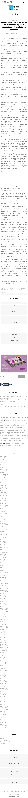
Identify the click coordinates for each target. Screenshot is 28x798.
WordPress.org (4, 743)
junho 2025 (3, 479)
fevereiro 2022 (4, 544)
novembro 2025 (4, 471)
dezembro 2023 (4, 508)
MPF (16, 290)
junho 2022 (3, 538)
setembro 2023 (4, 513)
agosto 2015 (3, 672)
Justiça (12, 290)
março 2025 (3, 484)
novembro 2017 (4, 627)
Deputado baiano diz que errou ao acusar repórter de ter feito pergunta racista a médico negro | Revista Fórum (14, 419)
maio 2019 (2, 598)
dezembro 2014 (4, 685)
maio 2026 (3, 461)
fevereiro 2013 (3, 721)
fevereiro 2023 (4, 524)
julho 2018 (2, 614)
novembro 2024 (4, 490)
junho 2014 (3, 694)
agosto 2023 (3, 515)
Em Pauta (14, 334)
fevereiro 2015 (3, 681)
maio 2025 (3, 480)
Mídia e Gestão (14, 316)
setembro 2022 (4, 533)
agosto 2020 (3, 574)
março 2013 (3, 719)
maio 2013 (2, 716)
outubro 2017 (3, 629)
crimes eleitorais (19, 288)
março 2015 (3, 680)
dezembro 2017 (4, 626)
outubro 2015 (3, 668)
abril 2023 (2, 521)
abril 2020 (2, 580)
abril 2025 (2, 482)
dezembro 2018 (4, 606)
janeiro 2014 (3, 703)
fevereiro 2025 (4, 485)
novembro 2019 (4, 588)
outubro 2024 (3, 492)
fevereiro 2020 (4, 583)
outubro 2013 (3, 708)
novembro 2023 (4, 510)
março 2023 (3, 523)
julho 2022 (3, 536)
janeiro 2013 (3, 722)
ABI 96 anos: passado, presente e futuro (10, 404)
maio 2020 (3, 578)
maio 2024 (3, 500)
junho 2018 (3, 616)
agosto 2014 (3, 691)
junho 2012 (3, 727)
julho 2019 (2, 595)
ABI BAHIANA (14, 303)
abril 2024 (2, 502)
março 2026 (3, 464)
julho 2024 (3, 497)
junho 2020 (3, 577)
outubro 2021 (3, 551)
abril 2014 (2, 698)
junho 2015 (3, 675)
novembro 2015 (4, 667)
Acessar (2, 738)
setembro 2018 (4, 611)
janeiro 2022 (3, 546)
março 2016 (3, 660)
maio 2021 (2, 559)
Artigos (14, 308)
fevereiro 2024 (4, 505)
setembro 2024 (4, 493)
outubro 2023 (3, 511)
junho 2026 (3, 459)
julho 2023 (3, 516)
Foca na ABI (14, 337)
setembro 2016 (4, 650)
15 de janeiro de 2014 (16, 33)
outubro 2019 (3, 590)
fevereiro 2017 (3, 642)
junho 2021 (3, 557)
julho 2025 (3, 477)
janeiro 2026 (3, 467)
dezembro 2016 (4, 645)
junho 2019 (3, 596)
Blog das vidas (14, 322)
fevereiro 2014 (3, 701)
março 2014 (3, 699)
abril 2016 (2, 659)
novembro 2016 (4, 647)
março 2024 (3, 503)
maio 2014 (2, 696)
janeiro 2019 (3, 605)
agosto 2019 (3, 593)
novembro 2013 (4, 706)
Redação (7, 33)
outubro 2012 (3, 726)
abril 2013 (2, 717)
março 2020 (3, 582)
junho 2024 (3, 498)
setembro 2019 (4, 592)
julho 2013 (2, 712)
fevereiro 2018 (3, 623)
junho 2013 (3, 714)
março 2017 (3, 641)
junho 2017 (3, 636)
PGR (19, 290)
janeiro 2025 (3, 487)
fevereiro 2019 (3, 603)
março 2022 (3, 542)
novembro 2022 (4, 529)
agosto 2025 (3, 475)
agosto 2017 (3, 632)
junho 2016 (3, 655)
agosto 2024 (3, 495)
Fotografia (14, 319)
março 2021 (3, 562)
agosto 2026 (3, 456)
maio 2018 (2, 618)
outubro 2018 (3, 609)
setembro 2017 (4, 631)
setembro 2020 (4, 572)
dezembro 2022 (4, 528)
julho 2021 (2, 556)
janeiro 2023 (3, 526)
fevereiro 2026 (4, 466)
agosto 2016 (3, 652)
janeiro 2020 (3, 585)
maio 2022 (3, 539)
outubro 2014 (3, 688)
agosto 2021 (3, 554)
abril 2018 (2, 619)
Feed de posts (3, 740)
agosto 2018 (3, 613)
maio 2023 (3, 520)
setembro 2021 (4, 552)
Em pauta (14, 314)
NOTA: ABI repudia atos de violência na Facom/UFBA (13, 403)
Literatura (14, 311)
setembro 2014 (4, 690)
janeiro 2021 (3, 565)
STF (8, 288)
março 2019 (3, 601)
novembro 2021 (4, 549)
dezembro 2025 (4, 469)
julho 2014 (2, 693)
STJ (21, 290)
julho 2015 (2, 673)
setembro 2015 (4, 670)
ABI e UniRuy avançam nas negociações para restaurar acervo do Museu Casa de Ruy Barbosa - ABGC (13, 442)
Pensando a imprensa (14, 343)
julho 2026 (3, 457)
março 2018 (3, 621)
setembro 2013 (4, 709)
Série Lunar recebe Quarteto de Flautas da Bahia (12, 406)
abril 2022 (2, 541)
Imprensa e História (14, 340)
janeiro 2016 (3, 663)
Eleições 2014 (5, 290)
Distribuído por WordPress (14, 794)
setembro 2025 (4, 474)
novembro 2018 (4, 608)
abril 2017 (2, 639)
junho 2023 (3, 518)
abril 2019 (2, 600)
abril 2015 (2, 678)
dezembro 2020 (4, 567)
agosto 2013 (3, 711)
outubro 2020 (3, 570)
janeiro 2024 (3, 507)
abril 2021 (2, 560)
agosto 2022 (3, 534)
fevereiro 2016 (3, 662)
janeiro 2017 (3, 644)
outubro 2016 (3, 649)
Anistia (12, 288)
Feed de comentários (5, 741)
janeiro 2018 (3, 624)
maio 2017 (2, 637)
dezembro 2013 (4, 704)
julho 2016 (2, 654)
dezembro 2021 (4, 547)
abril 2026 (2, 462)
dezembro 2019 (4, 587)
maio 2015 (2, 677)
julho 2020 (3, 575)
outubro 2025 (3, 472)
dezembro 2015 (4, 665)
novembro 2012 (4, 724)
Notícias (14, 20)
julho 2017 (2, 634)
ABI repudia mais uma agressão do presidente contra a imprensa (13, 427)
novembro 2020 (4, 569)
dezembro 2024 (4, 489)
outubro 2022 (3, 531)
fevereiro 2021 (3, 564)
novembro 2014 (4, 686)
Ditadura (4, 288)
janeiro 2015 (3, 683)
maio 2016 (2, 657)
